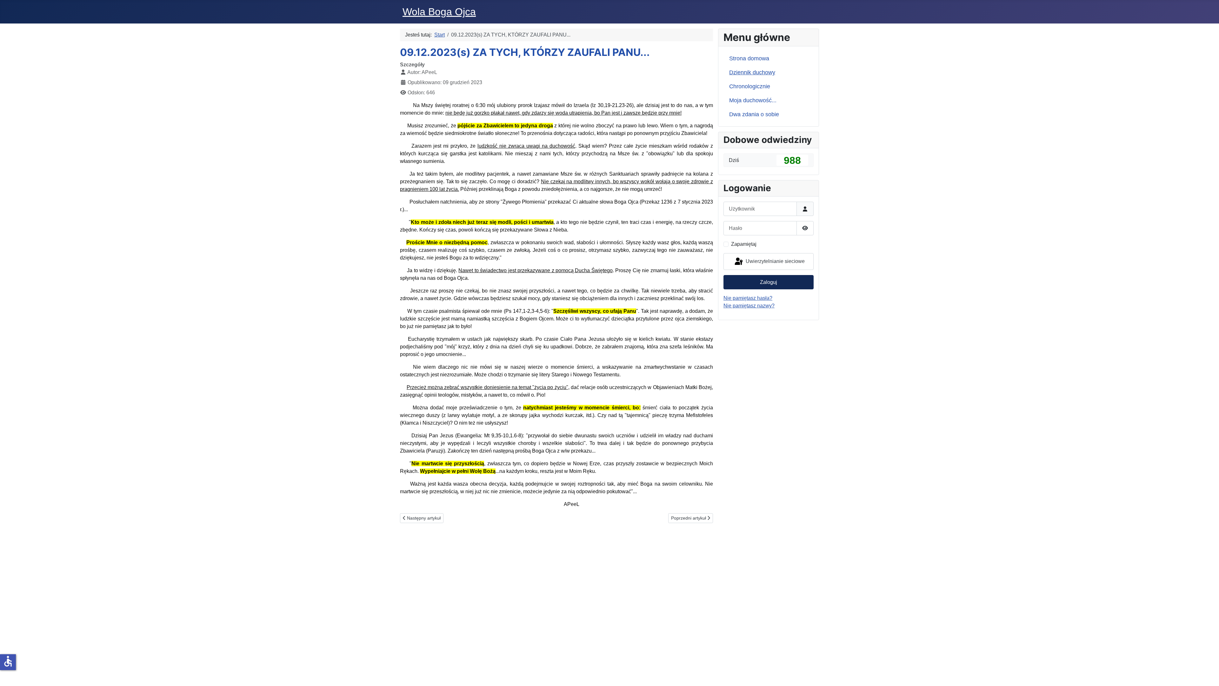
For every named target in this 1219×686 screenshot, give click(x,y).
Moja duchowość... (752, 100)
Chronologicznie (749, 86)
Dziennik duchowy (752, 72)
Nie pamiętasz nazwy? (749, 305)
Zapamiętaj (743, 244)
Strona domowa (749, 58)
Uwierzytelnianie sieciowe (774, 261)
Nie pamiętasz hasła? (747, 298)
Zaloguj (768, 282)
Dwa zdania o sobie (754, 114)
